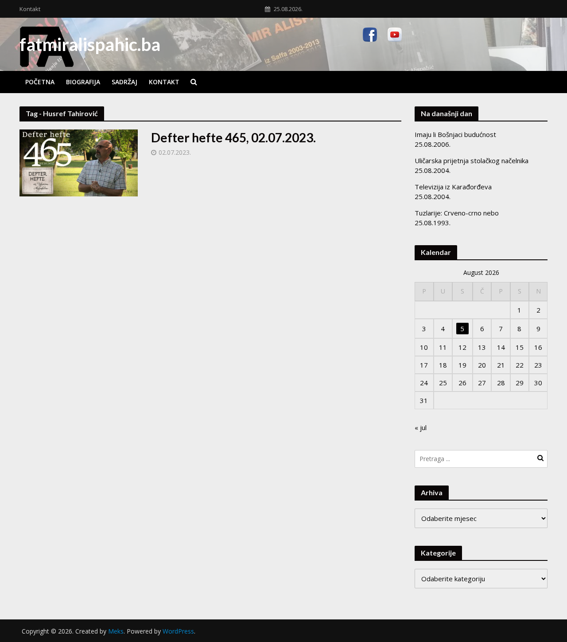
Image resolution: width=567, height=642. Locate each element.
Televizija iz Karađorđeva (453, 186)
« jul (421, 427)
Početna (39, 82)
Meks (116, 631)
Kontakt (29, 9)
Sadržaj (124, 82)
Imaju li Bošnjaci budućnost (455, 134)
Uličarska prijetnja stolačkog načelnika (471, 160)
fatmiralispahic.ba (89, 44)
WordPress (178, 631)
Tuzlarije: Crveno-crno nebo (457, 212)
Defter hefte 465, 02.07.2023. (233, 137)
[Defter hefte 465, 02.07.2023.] (78, 162)
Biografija (83, 82)
